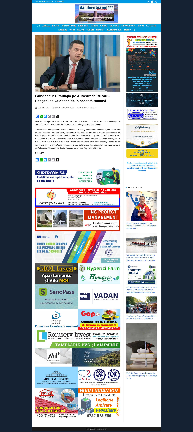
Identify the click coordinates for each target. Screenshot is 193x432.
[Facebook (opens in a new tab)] (152, 2)
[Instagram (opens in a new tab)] (155, 2)
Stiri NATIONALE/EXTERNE (86, 108)
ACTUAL (58, 108)
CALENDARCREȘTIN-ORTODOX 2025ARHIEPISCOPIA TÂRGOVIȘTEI (142, 153)
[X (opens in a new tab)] (148, 2)
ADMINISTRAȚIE (69, 108)
